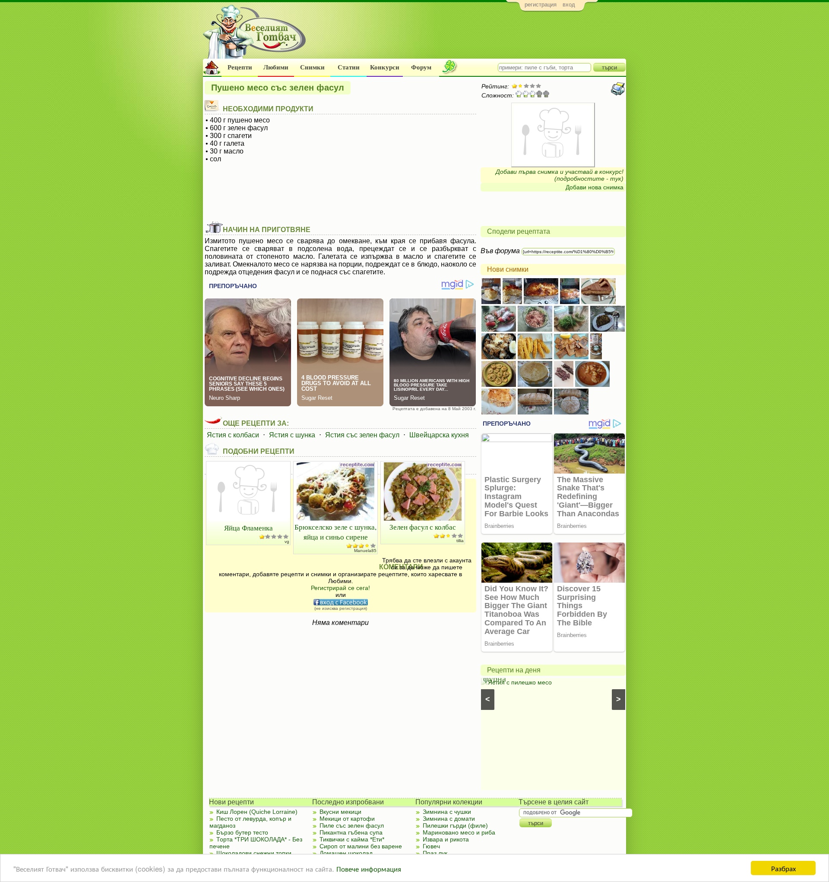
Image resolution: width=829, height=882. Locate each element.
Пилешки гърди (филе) (455, 825)
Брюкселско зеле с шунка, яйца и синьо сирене (335, 532)
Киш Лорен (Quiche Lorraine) (256, 811)
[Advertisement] (468, 37)
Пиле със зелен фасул (352, 825)
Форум (421, 67)
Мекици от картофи (347, 818)
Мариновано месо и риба (459, 832)
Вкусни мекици (340, 811)
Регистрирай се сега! (340, 587)
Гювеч (431, 846)
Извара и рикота (446, 839)
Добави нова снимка (594, 187)
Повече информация (368, 868)
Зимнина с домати (449, 818)
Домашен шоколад (346, 853)
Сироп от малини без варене (361, 846)
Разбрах (783, 868)
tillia (460, 540)
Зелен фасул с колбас (422, 527)
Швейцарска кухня (439, 435)
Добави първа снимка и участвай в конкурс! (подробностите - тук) (559, 175)
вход (569, 4)
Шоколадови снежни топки (253, 853)
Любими (275, 67)
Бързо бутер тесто (242, 832)
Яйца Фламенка (248, 528)
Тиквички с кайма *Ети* (352, 839)
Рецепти (240, 67)
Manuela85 (365, 550)
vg (287, 541)
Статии (349, 67)
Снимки (312, 67)
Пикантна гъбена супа (351, 832)
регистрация (541, 4)
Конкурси (384, 67)
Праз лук (435, 853)
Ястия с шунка (292, 435)
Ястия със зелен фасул (362, 435)
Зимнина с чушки (447, 811)
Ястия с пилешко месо (520, 682)
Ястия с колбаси (233, 435)
